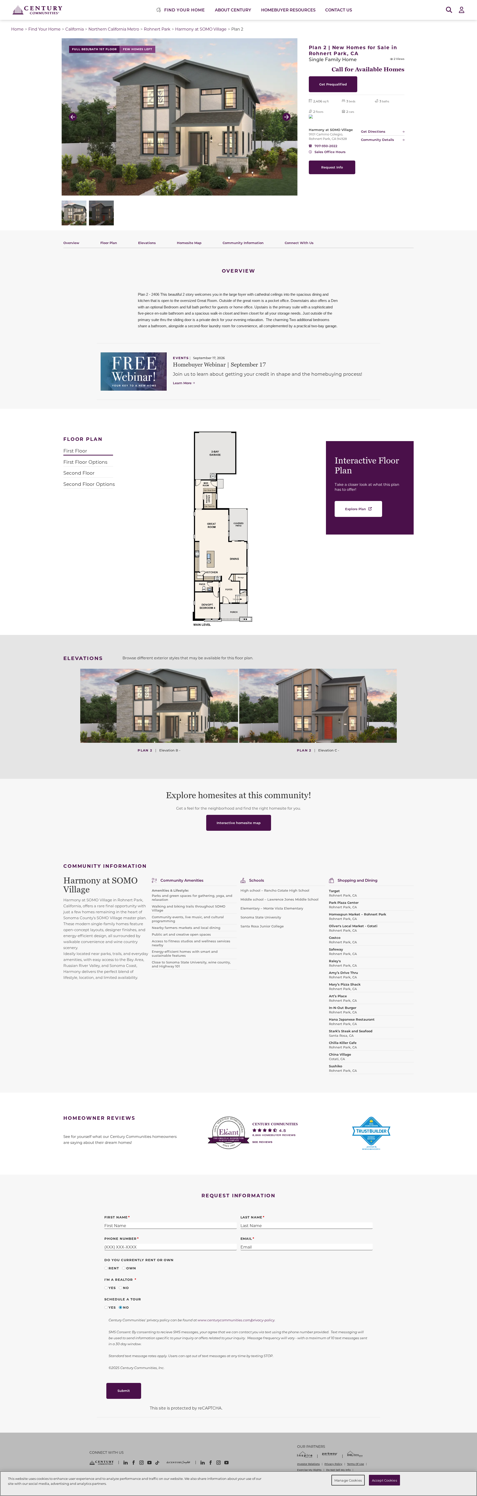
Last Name (251, 1217)
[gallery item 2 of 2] (101, 213)
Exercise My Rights (309, 1470)
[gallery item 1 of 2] (74, 213)
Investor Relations (308, 1464)
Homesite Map (189, 243)
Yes (112, 1288)
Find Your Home (44, 29)
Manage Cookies (348, 1480)
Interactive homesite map (239, 823)
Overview (71, 243)
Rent (114, 1268)
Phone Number (120, 1238)
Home (17, 29)
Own (131, 1268)
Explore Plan (355, 509)
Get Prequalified (333, 84)
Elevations (147, 243)
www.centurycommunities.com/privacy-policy (236, 1320)
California (74, 29)
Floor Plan (108, 243)
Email (246, 1238)
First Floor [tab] (75, 451)
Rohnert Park (157, 29)
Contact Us (338, 9)
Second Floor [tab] (79, 473)
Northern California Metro (113, 29)
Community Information (243, 243)
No (126, 1288)
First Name (116, 1217)
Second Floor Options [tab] (89, 484)
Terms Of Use (355, 1464)
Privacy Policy (333, 1464)
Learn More (182, 383)
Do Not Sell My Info (338, 1470)
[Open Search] (449, 10)
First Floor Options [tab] (85, 462)
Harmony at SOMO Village (201, 29)
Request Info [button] (332, 167)
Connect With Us (299, 243)
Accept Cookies (384, 1480)
